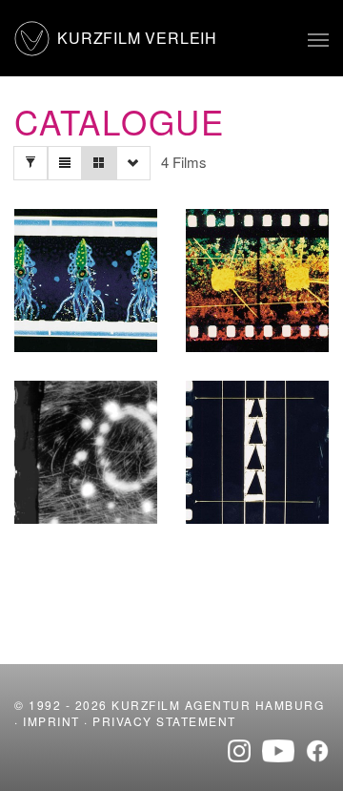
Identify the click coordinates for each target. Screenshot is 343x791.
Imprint (51, 721)
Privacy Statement (164, 721)
